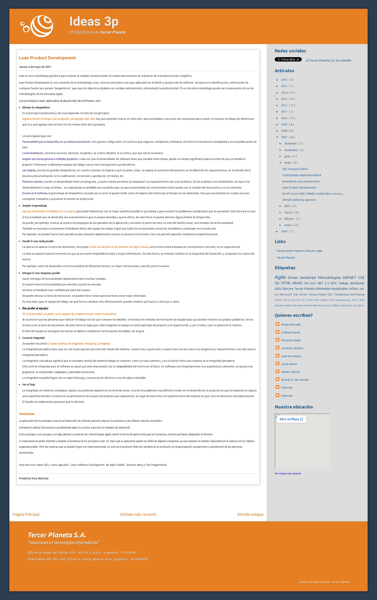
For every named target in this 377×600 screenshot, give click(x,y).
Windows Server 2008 (325, 305)
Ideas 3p (94, 21)
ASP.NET (350, 277)
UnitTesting (357, 294)
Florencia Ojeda (291, 340)
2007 (284, 137)
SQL (330, 294)
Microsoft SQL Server (294, 294)
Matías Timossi (290, 371)
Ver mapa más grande (288, 473)
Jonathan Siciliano (292, 348)
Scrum (293, 277)
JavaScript (308, 277)
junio (287, 156)
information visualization (332, 288)
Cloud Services (292, 300)
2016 (284, 79)
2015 (284, 86)
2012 (284, 105)
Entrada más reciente (138, 514)
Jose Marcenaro (291, 356)
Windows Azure (284, 305)
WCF (361, 300)
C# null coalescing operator (299, 199)
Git (278, 283)
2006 (284, 231)
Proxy (355, 300)
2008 (284, 130)
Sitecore (288, 288)
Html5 (298, 283)
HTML (287, 283)
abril (287, 205)
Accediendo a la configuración (301, 181)
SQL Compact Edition (295, 169)
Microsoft (314, 300)
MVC (335, 283)
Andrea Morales (291, 324)
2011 (284, 111)
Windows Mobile (303, 305)
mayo (288, 162)
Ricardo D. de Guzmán (295, 379)
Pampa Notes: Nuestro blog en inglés (299, 250)
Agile (281, 277)
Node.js (325, 300)
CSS (361, 277)
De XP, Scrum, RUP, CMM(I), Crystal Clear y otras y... (313, 193)
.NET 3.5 (324, 283)
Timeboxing (342, 294)
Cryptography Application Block (301, 175)
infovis (354, 288)
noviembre (291, 150)
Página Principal (26, 514)
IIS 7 (305, 300)
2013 (284, 99)
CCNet (279, 300)
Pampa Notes (318, 294)
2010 (284, 118)
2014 (284, 92)
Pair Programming (341, 300)
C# (307, 283)
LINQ (278, 288)
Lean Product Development (47, 57)
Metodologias (330, 277)
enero (288, 225)
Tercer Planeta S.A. (56, 535)
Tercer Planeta (112, 32)
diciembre (290, 143)
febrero (289, 218)
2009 (284, 124)
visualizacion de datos (350, 305)
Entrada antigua (250, 514)
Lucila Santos (289, 364)
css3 (313, 283)
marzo (288, 212)
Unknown (287, 387)
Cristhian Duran (290, 332)
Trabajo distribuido (351, 283)
